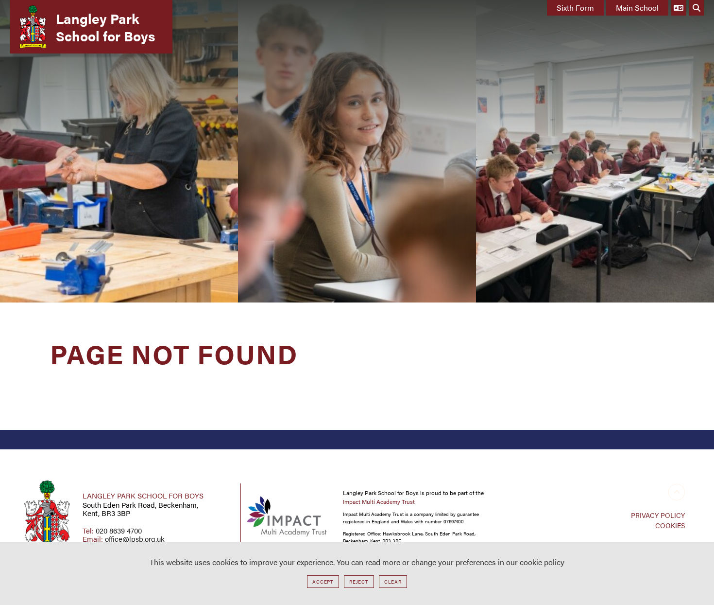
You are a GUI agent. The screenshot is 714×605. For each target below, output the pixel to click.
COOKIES (670, 525)
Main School (637, 7)
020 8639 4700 (119, 530)
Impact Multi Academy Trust (379, 501)
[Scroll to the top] (676, 492)
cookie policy (542, 562)
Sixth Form (575, 7)
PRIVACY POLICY (658, 515)
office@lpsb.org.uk (135, 539)
